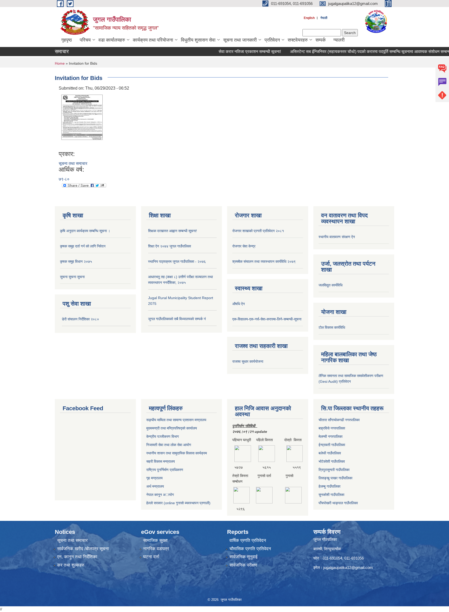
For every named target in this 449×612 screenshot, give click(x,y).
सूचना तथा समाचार (73, 163)
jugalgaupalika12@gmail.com (348, 567)
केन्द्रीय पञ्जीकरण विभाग (162, 436)
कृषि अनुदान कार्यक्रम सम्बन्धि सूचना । (85, 231)
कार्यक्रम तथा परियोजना (153, 40)
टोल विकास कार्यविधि (332, 327)
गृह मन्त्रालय (154, 478)
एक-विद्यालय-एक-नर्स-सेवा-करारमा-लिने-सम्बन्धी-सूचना (266, 319)
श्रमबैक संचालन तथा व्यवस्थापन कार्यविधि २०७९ (264, 261)
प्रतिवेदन (272, 40)
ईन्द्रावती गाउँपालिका (332, 445)
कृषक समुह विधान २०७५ (76, 261)
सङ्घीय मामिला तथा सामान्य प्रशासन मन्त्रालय (176, 420)
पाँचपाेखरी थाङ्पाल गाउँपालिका (338, 503)
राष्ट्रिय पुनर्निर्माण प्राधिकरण (164, 470)
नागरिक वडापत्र (156, 548)
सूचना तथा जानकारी (240, 40)
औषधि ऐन (238, 304)
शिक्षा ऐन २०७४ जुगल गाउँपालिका (169, 246)
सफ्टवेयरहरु (298, 40)
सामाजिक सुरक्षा (155, 540)
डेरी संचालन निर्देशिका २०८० (80, 319)
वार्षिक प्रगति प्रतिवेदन (247, 540)
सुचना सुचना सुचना (72, 277)
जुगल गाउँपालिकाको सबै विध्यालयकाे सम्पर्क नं (177, 319)
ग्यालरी (339, 40)
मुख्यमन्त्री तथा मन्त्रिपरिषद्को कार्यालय (171, 428)
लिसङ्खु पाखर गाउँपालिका (335, 478)
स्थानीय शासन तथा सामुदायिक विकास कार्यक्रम (176, 453)
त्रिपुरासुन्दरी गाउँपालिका (334, 470)
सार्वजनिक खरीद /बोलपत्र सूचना (83, 548)
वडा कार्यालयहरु (111, 40)
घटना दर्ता (151, 556)
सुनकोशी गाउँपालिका (331, 495)
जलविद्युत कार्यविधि (330, 285)
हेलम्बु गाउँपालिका (329, 486)
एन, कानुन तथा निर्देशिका (77, 556)
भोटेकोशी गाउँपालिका (332, 461)
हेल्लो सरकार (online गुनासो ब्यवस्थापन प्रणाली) (178, 503)
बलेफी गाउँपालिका (330, 453)
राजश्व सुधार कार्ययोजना (247, 361)
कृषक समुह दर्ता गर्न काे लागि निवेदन (82, 246)
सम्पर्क (320, 40)
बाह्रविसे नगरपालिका (332, 428)
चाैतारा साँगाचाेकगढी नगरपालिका (339, 420)
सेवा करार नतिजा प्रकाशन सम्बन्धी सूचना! (239, 51)
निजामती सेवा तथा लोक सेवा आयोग (168, 445)
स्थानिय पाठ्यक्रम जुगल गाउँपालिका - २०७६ (177, 261)
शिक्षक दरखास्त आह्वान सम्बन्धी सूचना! (172, 231)
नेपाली (323, 18)
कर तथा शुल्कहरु (70, 565)
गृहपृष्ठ (66, 40)
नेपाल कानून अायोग (160, 495)
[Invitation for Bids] (82, 120)
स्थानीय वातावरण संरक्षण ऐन (337, 237)
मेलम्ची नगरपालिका (330, 436)
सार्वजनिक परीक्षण (243, 565)
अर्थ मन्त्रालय (155, 486)
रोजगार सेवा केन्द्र (243, 246)
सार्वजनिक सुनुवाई (243, 556)
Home (60, 63)
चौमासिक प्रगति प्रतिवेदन (250, 548)
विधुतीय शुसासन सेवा (198, 40)
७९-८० (64, 179)
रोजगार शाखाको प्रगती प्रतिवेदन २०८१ (258, 231)
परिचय (85, 40)
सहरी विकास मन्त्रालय (160, 461)
